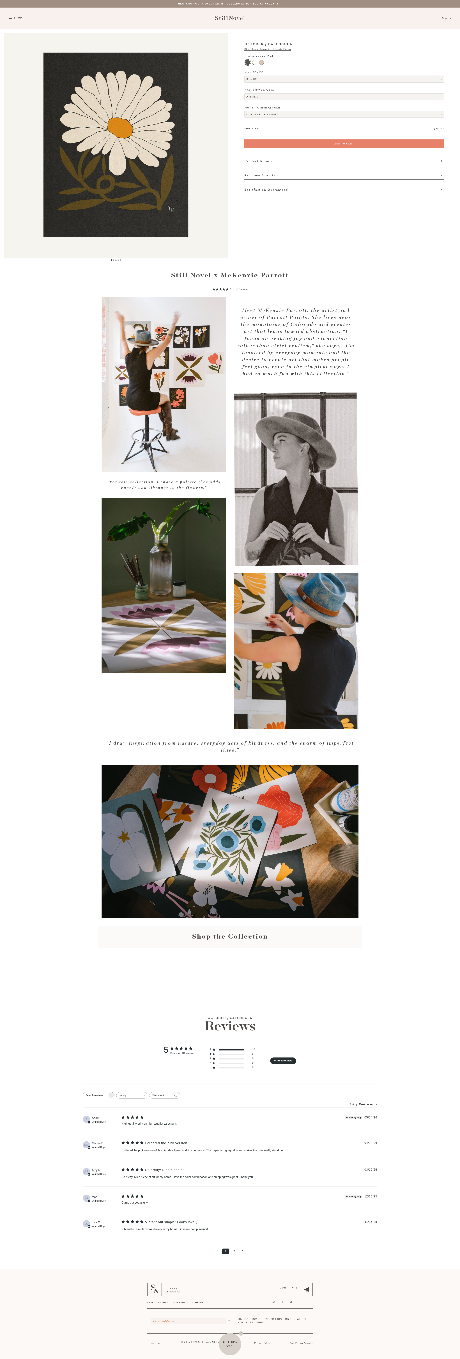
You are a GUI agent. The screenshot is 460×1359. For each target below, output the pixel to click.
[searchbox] (95, 1095)
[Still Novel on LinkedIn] (299, 1302)
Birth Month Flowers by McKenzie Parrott (267, 49)
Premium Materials (261, 175)
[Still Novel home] (230, 18)
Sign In (446, 18)
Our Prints (289, 1287)
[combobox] (131, 1095)
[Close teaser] (241, 1333)
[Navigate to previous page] (217, 1251)
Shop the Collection (230, 936)
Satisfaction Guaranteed (266, 190)
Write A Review (283, 1060)
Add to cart (344, 143)
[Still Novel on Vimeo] (308, 1302)
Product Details (258, 161)
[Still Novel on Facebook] (282, 1302)
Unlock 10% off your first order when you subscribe (272, 1321)
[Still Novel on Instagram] (274, 1302)
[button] (230, 1344)
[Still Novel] (154, 1292)
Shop (18, 17)
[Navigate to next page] (243, 1251)
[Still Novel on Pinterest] (291, 1302)
